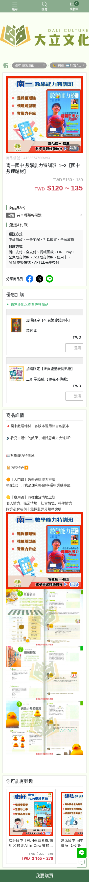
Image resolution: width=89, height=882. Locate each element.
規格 (10, 215)
